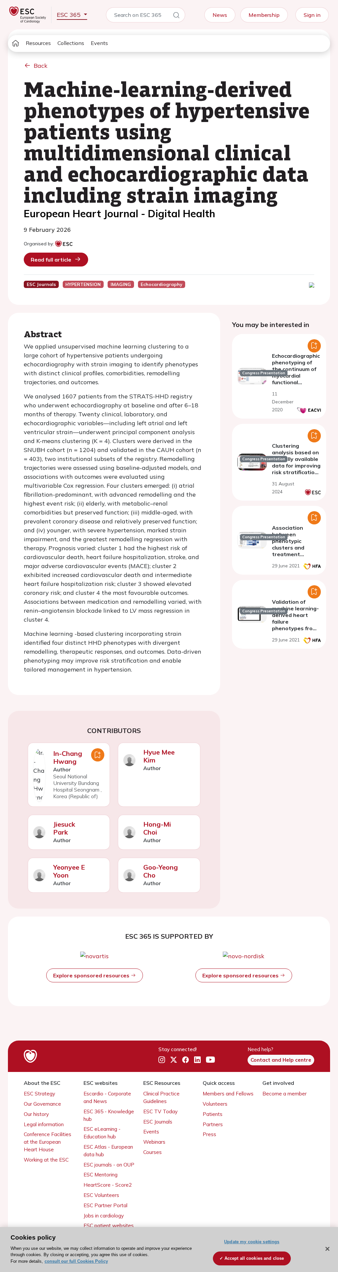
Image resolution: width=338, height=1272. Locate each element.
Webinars (154, 1142)
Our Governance (42, 1104)
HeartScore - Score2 (108, 1185)
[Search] (176, 16)
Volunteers (215, 1104)
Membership (264, 15)
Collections (70, 43)
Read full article (51, 259)
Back (41, 65)
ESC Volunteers (101, 1195)
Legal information (44, 1124)
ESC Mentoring (101, 1174)
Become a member (284, 1093)
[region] (169, 1249)
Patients (212, 1114)
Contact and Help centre (281, 1060)
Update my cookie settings (251, 1241)
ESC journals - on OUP (109, 1165)
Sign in (312, 15)
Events (99, 43)
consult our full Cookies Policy (76, 1261)
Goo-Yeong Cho (160, 871)
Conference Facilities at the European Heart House (47, 1142)
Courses (152, 1152)
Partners (213, 1124)
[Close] (327, 1249)
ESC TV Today (160, 1111)
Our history (36, 1114)
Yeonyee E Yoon (69, 871)
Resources (38, 43)
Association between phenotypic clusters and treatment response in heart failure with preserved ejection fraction (295, 554)
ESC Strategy (39, 1093)
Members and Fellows (228, 1093)
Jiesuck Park (64, 828)
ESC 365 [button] (69, 15)
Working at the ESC (46, 1160)
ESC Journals (157, 1122)
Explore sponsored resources (92, 975)
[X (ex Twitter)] (173, 1060)
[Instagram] (161, 1060)
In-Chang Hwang (67, 757)
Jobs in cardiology (104, 1215)
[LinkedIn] (197, 1060)
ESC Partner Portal (105, 1205)
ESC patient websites (109, 1225)
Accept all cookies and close (254, 1258)
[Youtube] (210, 1060)
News (220, 15)
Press (209, 1134)
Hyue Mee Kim (159, 756)
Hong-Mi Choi (157, 828)
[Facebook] (185, 1060)
